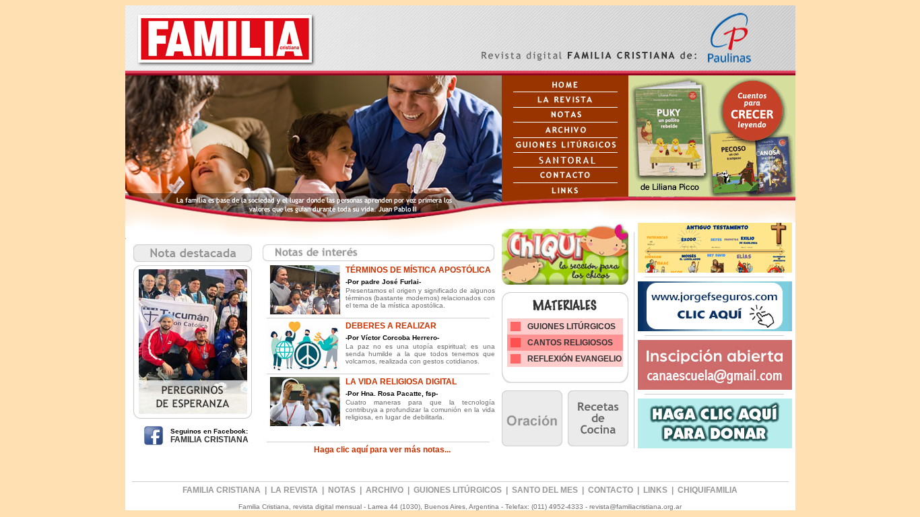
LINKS (655, 490)
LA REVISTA (294, 490)
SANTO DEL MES (546, 490)
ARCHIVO (384, 490)
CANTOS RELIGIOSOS (570, 342)
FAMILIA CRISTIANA (209, 439)
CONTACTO (610, 490)
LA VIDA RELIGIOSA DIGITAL (401, 381)
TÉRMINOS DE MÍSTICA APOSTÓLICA (418, 270)
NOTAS (342, 490)
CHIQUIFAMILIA (707, 490)
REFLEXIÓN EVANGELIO (574, 359)
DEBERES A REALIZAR (391, 326)
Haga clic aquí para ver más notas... (382, 449)
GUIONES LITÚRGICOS (571, 326)
